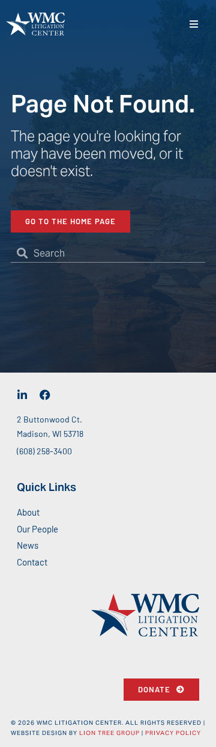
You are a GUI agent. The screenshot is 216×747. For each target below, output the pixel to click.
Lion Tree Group (109, 733)
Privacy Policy (173, 733)
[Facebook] (45, 394)
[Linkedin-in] (22, 394)
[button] (193, 24)
